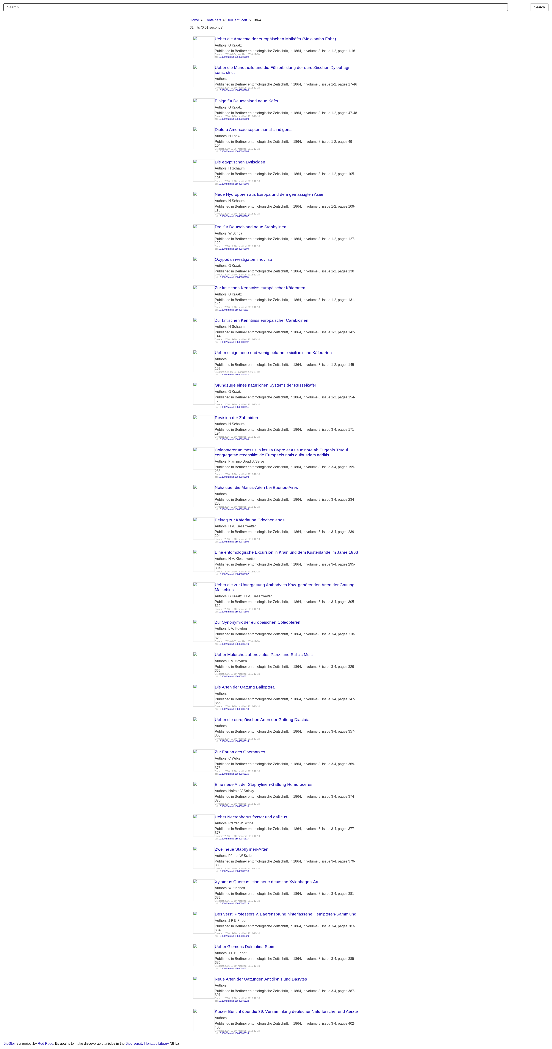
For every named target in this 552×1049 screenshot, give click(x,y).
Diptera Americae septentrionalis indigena (253, 129)
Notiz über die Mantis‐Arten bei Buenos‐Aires (256, 487)
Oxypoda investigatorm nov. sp (243, 259)
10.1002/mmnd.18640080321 (233, 968)
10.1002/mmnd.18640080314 (233, 741)
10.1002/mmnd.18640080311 (233, 676)
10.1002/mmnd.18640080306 (233, 541)
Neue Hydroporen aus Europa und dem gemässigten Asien (270, 194)
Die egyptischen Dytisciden (240, 162)
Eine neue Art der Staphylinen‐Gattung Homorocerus (263, 784)
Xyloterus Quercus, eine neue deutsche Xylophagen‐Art (266, 882)
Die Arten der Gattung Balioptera (245, 687)
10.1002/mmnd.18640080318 (233, 871)
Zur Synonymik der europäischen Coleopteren (257, 622)
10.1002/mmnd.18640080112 (233, 342)
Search (539, 7)
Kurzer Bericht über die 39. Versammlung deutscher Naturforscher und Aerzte (286, 1011)
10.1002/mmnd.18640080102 (233, 57)
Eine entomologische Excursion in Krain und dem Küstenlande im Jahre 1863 (286, 552)
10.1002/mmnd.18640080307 (233, 574)
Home (194, 20)
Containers (212, 20)
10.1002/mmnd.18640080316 (233, 806)
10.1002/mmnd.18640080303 (233, 439)
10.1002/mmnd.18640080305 (233, 509)
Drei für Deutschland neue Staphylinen (250, 227)
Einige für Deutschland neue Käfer (246, 101)
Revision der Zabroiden (236, 417)
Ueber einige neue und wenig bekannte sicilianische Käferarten (273, 352)
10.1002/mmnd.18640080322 (233, 1000)
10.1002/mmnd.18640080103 (233, 90)
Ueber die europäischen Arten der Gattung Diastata (262, 719)
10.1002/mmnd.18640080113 (233, 374)
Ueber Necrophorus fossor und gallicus (251, 817)
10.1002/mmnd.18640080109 (233, 248)
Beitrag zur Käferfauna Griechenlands (250, 520)
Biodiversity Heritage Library (147, 1043)
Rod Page (45, 1043)
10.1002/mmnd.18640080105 (233, 151)
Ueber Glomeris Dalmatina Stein (244, 946)
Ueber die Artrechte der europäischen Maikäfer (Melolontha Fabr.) (275, 39)
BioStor (9, 1043)
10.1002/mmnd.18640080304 (233, 477)
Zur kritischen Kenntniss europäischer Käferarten (260, 288)
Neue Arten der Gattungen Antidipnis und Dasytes (261, 979)
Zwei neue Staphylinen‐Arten (241, 849)
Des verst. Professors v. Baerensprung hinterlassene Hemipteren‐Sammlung (285, 914)
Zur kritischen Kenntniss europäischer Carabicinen (261, 320)
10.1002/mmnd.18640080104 (233, 119)
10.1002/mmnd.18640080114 (233, 407)
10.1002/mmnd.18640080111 (233, 309)
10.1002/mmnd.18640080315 (233, 773)
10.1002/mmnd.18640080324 (233, 1033)
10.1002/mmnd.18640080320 (233, 936)
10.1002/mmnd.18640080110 (233, 277)
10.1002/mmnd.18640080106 (233, 183)
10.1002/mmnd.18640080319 (233, 903)
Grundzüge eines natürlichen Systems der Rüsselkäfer (265, 385)
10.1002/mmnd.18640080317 (233, 838)
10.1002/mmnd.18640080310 (233, 644)
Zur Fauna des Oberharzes (240, 752)
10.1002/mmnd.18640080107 (233, 216)
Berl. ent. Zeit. (237, 20)
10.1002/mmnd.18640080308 (233, 611)
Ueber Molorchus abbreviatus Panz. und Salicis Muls (264, 654)
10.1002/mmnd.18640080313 (233, 709)
